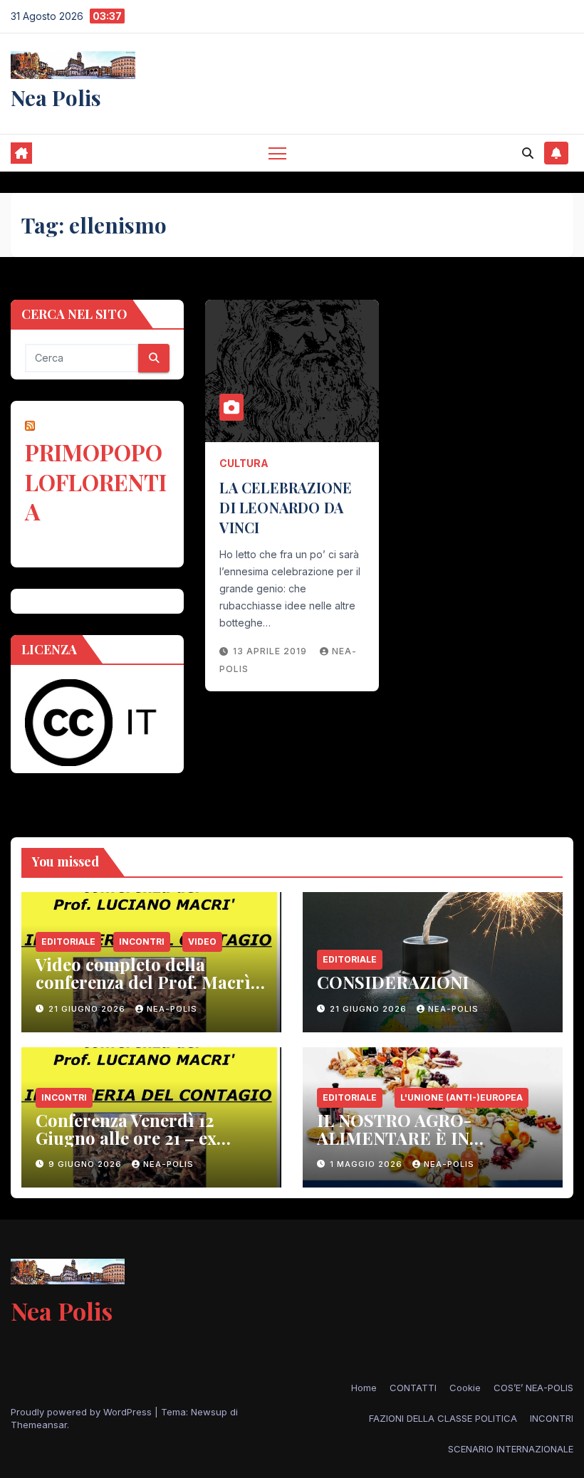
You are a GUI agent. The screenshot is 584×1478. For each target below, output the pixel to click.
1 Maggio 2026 (367, 1164)
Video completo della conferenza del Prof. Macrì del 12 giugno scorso (143, 982)
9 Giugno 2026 (86, 1164)
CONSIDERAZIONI (393, 981)
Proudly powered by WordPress (83, 1411)
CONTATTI (413, 1387)
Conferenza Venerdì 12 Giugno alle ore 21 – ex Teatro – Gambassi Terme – (146, 1137)
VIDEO (202, 941)
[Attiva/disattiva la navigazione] (277, 153)
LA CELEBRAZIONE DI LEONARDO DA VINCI (285, 507)
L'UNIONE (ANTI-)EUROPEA (461, 1097)
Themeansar (39, 1424)
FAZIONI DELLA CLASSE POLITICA (443, 1418)
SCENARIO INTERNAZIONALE (510, 1449)
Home (364, 1387)
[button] (527, 153)
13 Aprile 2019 (271, 651)
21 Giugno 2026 (88, 1009)
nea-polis (172, 1009)
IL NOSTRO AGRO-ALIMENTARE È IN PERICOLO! (394, 1137)
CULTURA (243, 463)
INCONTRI (142, 941)
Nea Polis (56, 97)
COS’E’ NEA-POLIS (533, 1387)
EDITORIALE (68, 941)
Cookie (465, 1387)
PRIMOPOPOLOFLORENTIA (96, 481)
